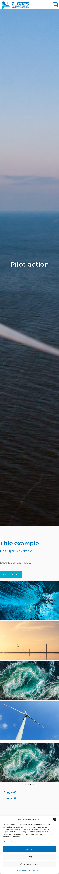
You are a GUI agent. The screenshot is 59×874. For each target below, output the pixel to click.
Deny (29, 856)
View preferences (29, 864)
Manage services (10, 842)
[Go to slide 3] (30, 784)
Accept (29, 849)
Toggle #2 (10, 798)
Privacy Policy (34, 870)
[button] (55, 819)
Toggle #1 (10, 792)
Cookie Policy (22, 870)
